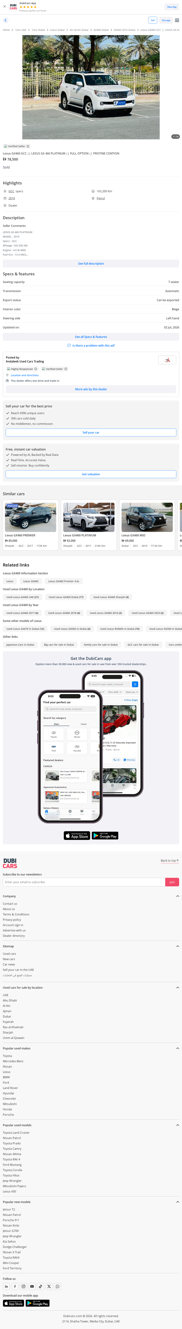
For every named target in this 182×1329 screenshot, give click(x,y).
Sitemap (8, 946)
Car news (9, 964)
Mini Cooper (11, 1263)
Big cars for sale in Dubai (59, 644)
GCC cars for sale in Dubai (143, 644)
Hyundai (8, 1093)
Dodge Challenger (15, 1247)
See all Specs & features (91, 337)
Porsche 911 (11, 1220)
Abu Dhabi (10, 1000)
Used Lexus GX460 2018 (62, 613)
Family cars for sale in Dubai (101, 644)
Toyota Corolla (12, 1170)
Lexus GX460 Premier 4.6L (63, 581)
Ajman (7, 1011)
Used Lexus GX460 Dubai (63, 597)
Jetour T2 (9, 1209)
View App (171, 6)
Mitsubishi (10, 1104)
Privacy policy (12, 920)
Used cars (9, 954)
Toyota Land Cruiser (16, 1133)
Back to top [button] (168, 860)
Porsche (8, 1115)
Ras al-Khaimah (13, 1027)
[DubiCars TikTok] (40, 1286)
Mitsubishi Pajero (14, 1186)
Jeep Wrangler (12, 1181)
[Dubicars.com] (10, 863)
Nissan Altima (12, 1154)
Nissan (7, 1066)
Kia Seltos (9, 1241)
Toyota (7, 1056)
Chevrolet (9, 1099)
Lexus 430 (9, 1191)
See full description (91, 264)
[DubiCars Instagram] (23, 1286)
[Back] (6, 20)
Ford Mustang (12, 1165)
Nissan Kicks (11, 1225)
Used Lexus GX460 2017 (20, 613)
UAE (5, 995)
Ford (6, 1083)
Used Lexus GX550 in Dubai (70, 628)
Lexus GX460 (30, 581)
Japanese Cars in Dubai (20, 644)
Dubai (7, 1016)
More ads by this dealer (91, 389)
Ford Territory (12, 1268)
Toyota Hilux (11, 1175)
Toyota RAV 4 (11, 1159)
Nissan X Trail (12, 1252)
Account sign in (13, 925)
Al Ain (6, 1006)
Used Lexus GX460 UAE (20, 597)
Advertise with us (14, 930)
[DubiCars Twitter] (49, 1286)
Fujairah (8, 1022)
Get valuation (91, 474)
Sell (152, 20)
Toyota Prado (12, 1143)
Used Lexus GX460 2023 (146, 613)
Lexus (9, 581)
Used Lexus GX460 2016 (104, 613)
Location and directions (25, 375)
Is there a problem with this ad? (94, 345)
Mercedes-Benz (13, 1061)
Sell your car (91, 432)
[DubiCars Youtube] (32, 1286)
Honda (7, 1109)
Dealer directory (14, 936)
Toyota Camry (12, 1149)
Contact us (10, 904)
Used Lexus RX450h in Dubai (117, 628)
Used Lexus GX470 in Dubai (22, 628)
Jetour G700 (11, 1231)
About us (9, 909)
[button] (4, 7)
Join (172, 882)
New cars (9, 959)
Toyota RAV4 (11, 1258)
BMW (6, 1077)
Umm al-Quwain (13, 1038)
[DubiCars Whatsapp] (57, 1286)
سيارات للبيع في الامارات (17, 975)
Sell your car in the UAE (18, 970)
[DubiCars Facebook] (15, 1286)
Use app (166, 20)
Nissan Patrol (12, 1138)
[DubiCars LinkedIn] (6, 1286)
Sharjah (8, 1032)
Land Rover (10, 1088)
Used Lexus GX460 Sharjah (109, 597)
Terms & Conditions (16, 914)
